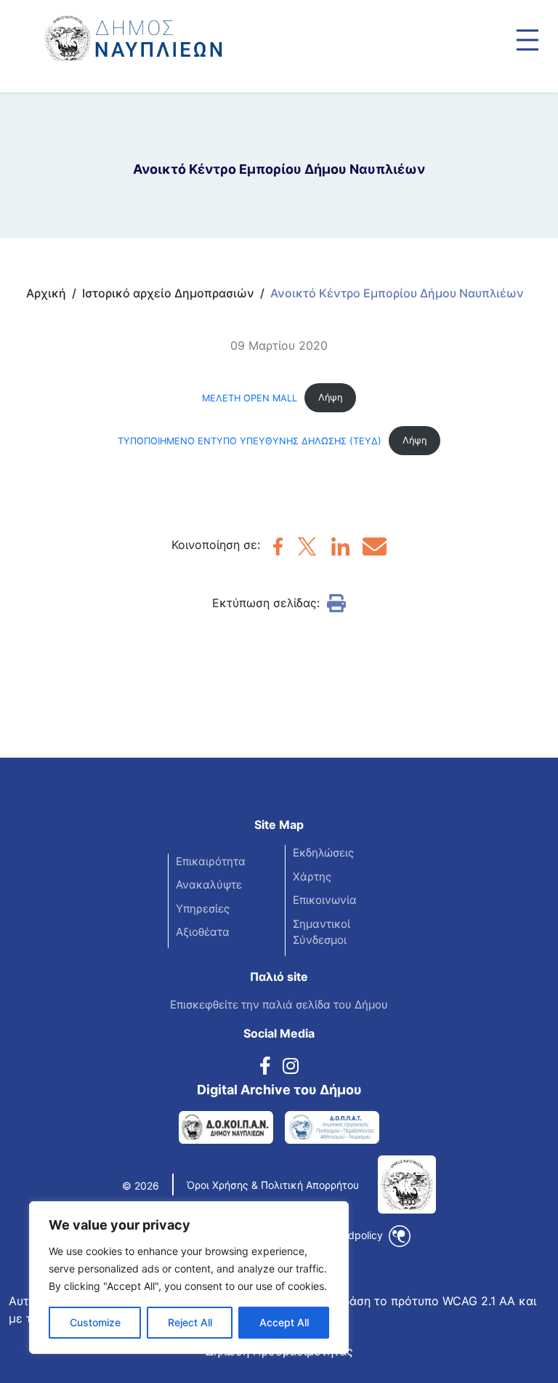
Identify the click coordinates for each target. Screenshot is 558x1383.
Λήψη (330, 397)
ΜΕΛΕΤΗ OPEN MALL (249, 397)
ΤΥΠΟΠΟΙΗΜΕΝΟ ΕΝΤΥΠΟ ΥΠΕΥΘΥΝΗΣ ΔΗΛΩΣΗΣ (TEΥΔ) (249, 440)
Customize (95, 1322)
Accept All (284, 1322)
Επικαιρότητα (211, 861)
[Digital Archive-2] (332, 1127)
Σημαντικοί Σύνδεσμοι (321, 932)
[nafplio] (278, 550)
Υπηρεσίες (203, 908)
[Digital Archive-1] (226, 1127)
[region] (189, 1277)
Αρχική (46, 293)
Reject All (190, 1322)
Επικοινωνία (325, 900)
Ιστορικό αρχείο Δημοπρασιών (168, 293)
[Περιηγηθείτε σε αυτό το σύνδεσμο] (527, 40)
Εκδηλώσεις (323, 852)
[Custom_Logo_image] (174, 31)
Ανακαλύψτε (209, 884)
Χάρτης (312, 876)
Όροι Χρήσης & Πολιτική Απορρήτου (273, 1185)
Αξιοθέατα (203, 932)
